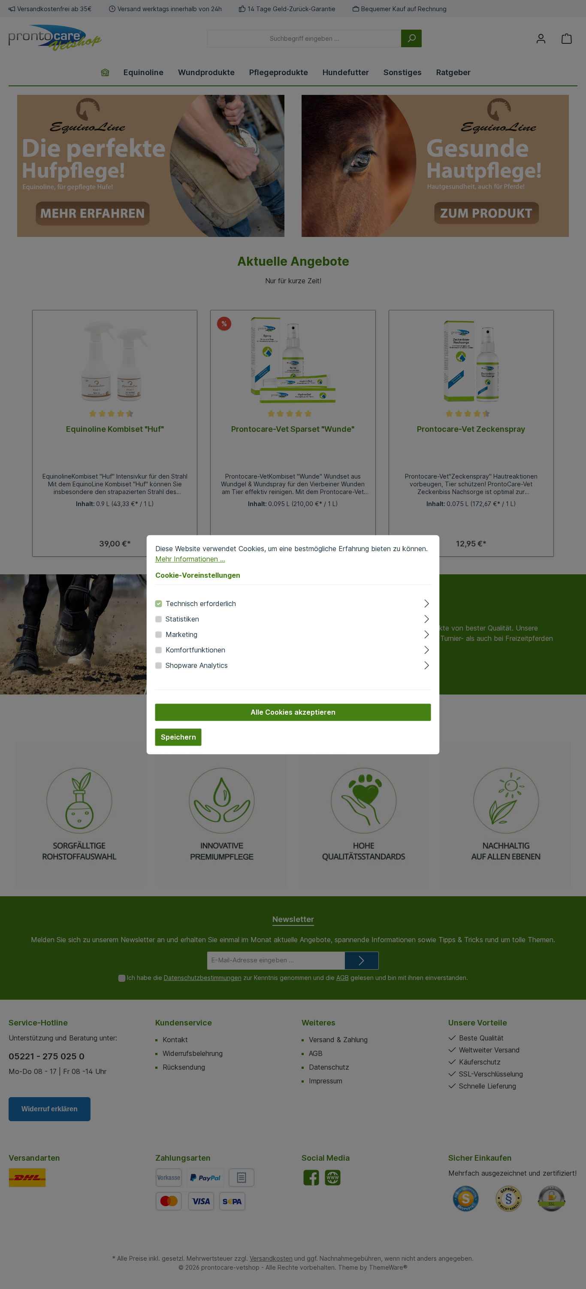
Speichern (178, 737)
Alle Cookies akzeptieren (293, 712)
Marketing (181, 634)
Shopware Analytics (197, 665)
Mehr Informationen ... (190, 559)
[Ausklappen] (427, 602)
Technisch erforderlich (201, 603)
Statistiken (182, 619)
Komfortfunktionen (195, 650)
